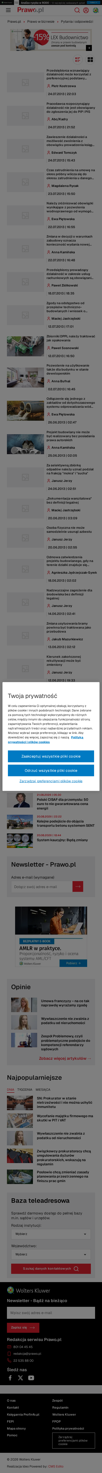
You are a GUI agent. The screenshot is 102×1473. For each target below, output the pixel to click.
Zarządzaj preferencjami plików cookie (51, 781)
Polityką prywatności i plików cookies (45, 739)
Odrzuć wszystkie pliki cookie (51, 770)
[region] (50, 736)
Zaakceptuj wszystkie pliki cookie (51, 756)
